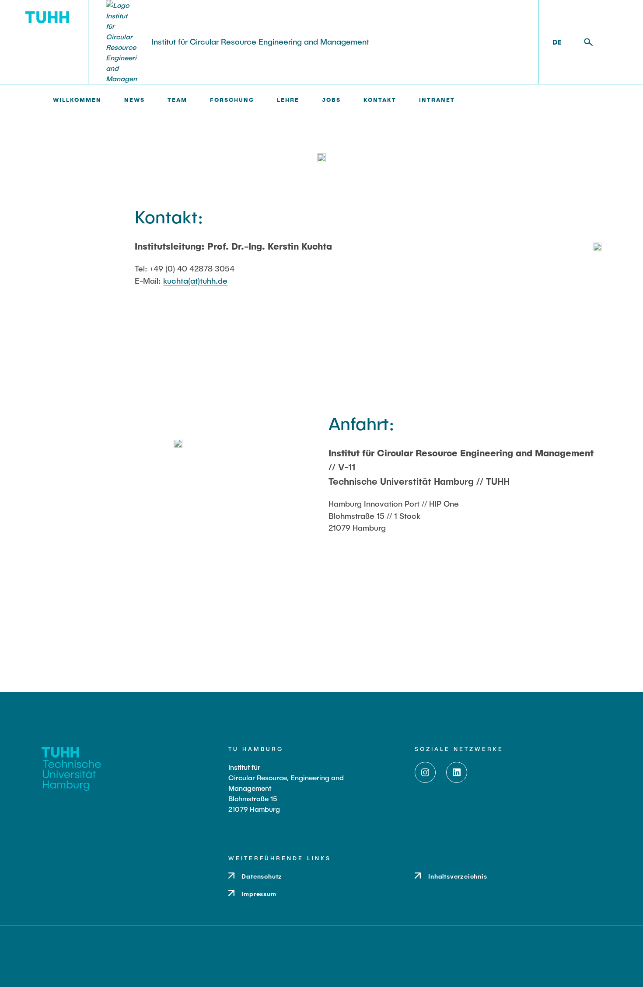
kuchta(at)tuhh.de (195, 280)
